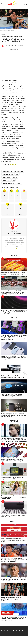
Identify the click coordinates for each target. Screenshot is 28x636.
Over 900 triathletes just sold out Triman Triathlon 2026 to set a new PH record (13, 540)
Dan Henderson (7, 171)
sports (15, 177)
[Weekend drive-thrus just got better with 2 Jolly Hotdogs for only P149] (14, 264)
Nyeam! (20, 214)
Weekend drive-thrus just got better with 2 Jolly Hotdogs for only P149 (13, 273)
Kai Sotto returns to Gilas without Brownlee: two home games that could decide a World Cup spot (14, 560)
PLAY (3, 34)
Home (2, 628)
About (7, 628)
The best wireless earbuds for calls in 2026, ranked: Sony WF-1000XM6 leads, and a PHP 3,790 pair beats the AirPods (14, 440)
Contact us (13, 628)
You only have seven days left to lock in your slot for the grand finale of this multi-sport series (13, 618)
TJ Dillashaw (6, 180)
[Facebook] (4, 630)
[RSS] (22, 630)
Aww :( (17, 201)
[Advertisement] (14, 64)
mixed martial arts (8, 174)
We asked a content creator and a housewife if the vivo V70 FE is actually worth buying (13, 497)
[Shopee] (19, 630)
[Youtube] (16, 630)
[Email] (1, 630)
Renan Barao (6, 177)
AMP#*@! (8, 214)
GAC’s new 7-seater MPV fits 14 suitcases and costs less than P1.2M (12, 376)
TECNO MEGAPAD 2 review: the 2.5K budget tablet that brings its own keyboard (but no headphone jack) (13, 459)
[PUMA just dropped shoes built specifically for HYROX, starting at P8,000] (14, 589)
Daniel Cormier (18, 171)
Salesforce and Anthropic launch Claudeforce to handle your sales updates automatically (11, 395)
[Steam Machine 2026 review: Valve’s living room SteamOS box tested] (14, 469)
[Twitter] (13, 630)
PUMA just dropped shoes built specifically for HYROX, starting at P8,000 (12, 599)
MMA (17, 174)
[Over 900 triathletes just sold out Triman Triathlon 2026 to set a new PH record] (14, 530)
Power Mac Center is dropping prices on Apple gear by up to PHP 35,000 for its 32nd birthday (14, 312)
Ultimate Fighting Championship (12, 183)
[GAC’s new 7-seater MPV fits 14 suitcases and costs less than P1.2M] (14, 368)
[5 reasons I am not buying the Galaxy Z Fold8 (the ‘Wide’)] (14, 507)
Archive (19, 628)
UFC (14, 180)
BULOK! (11, 201)
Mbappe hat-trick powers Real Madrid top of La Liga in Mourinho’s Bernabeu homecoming (13, 579)
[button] (2, 3)
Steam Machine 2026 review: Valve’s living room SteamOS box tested (12, 478)
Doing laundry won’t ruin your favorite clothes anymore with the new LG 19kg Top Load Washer (13, 415)
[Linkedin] (10, 630)
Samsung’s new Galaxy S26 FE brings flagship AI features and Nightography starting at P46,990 (13, 357)
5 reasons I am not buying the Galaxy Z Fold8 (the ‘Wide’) (13, 516)
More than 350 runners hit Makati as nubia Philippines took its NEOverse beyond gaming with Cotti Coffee (13, 292)
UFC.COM (12, 164)
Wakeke (4, 201)
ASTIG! (24, 201)
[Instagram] (7, 630)
